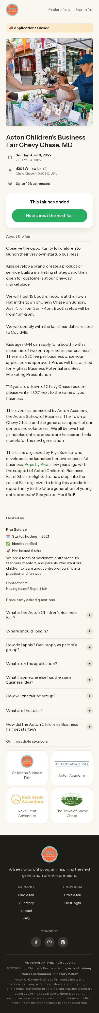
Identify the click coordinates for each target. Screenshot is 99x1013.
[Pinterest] (63, 943)
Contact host (16, 583)
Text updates (65, 962)
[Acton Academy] (72, 768)
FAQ (26, 918)
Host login (72, 903)
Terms (50, 962)
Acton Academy (79, 968)
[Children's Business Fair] (27, 768)
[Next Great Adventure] (27, 805)
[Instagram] (49, 943)
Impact (26, 910)
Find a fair (26, 895)
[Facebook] (36, 943)
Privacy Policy (34, 962)
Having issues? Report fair (26, 588)
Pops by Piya (36, 464)
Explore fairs (59, 9)
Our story (26, 903)
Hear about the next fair (49, 215)
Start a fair (84, 9)
